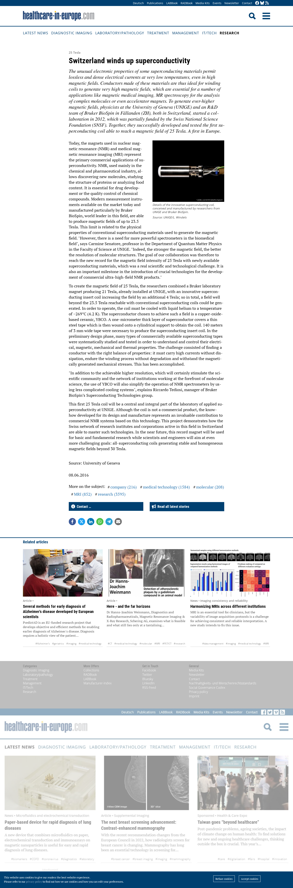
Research (229, 33)
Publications (155, 3)
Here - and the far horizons (128, 606)
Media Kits (203, 3)
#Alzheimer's (42, 643)
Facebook (149, 670)
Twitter (147, 674)
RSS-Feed (149, 687)
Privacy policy (198, 692)
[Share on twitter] (81, 521)
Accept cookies (249, 879)
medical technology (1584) (166, 487)
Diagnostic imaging (71, 33)
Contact (247, 3)
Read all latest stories (172, 506)
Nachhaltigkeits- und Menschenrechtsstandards (222, 683)
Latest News (35, 33)
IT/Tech (209, 33)
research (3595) (112, 494)
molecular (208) (210, 487)
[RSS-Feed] (267, 3)
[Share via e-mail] (118, 521)
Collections (91, 670)
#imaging (71, 643)
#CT (110, 643)
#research (179, 643)
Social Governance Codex (207, 687)
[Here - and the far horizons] (146, 573)
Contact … (83, 506)
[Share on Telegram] (109, 521)
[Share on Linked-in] (90, 521)
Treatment (158, 33)
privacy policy (34, 881)
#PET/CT (166, 643)
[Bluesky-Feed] (262, 3)
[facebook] (257, 3)
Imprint (194, 696)
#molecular (146, 643)
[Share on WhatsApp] (99, 521)
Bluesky (147, 679)
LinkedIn (148, 683)
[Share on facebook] (72, 521)
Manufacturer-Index (98, 683)
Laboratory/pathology (119, 33)
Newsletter (231, 3)
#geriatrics (58, 643)
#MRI (157, 643)
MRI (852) (83, 494)
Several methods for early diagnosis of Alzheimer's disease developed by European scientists (58, 611)
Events (217, 3)
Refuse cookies (224, 879)
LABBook (172, 3)
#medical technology (90, 643)
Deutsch (138, 3)
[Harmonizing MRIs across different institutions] (230, 573)
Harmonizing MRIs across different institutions (228, 606)
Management (185, 33)
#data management (212, 643)
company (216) (123, 487)
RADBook (187, 3)
